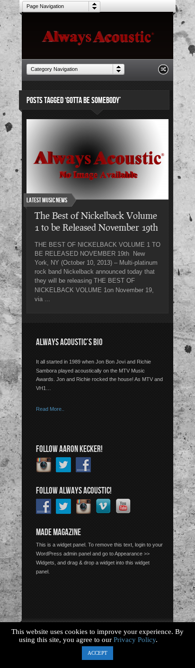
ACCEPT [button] (97, 653)
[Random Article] (163, 72)
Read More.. (50, 409)
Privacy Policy (135, 639)
